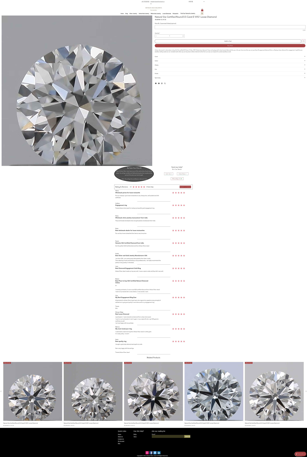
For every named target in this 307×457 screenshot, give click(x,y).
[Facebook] (151, 452)
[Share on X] (165, 87)
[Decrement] (156, 39)
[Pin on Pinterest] (159, 87)
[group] (153, 394)
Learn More (185, 24)
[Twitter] (155, 452)
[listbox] (197, 2)
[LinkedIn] (158, 452)
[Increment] (183, 39)
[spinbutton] (169, 39)
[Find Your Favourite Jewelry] (202, 13)
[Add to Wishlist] (303, 45)
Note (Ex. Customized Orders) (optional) (165, 27)
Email (153, 434)
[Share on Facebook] (156, 87)
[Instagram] (147, 452)
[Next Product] (306, 391)
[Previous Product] (1, 391)
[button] (197, 2)
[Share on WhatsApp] (162, 87)
